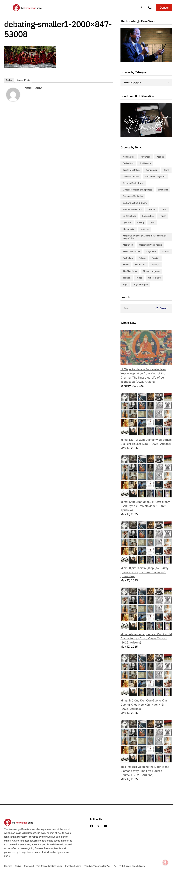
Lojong (140, 222)
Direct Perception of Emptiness (137, 189)
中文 (115, 866)
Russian (155, 258)
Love (152, 222)
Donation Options (73, 866)
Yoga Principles (141, 284)
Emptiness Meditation (133, 196)
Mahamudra (128, 229)
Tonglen (126, 277)
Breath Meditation (131, 170)
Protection (128, 258)
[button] (7, 7)
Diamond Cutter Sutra (133, 183)
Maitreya (145, 229)
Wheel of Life (154, 277)
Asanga (160, 156)
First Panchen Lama (132, 209)
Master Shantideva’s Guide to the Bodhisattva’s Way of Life (144, 236)
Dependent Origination (155, 176)
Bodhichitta (128, 163)
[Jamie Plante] (13, 94)
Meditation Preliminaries (150, 244)
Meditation (128, 244)
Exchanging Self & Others (135, 203)
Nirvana (165, 251)
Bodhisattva (145, 163)
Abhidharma (129, 156)
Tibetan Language (151, 271)
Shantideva (140, 264)
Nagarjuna (151, 251)
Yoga (125, 284)
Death (166, 170)
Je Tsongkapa (129, 216)
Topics (18, 866)
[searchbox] (137, 308)
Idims (164, 209)
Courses (8, 866)
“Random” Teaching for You (97, 866)
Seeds (126, 264)
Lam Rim (127, 222)
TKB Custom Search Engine (132, 866)
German (152, 209)
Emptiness (163, 189)
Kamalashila (147, 216)
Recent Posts (23, 80)
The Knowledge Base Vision (49, 866)
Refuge (142, 258)
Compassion (151, 170)
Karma (163, 216)
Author (9, 80)
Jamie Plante (32, 88)
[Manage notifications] (165, 862)
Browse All (29, 866)
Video (139, 277)
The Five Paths (130, 271)
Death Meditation (131, 176)
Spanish (155, 264)
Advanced (145, 156)
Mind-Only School (131, 251)
